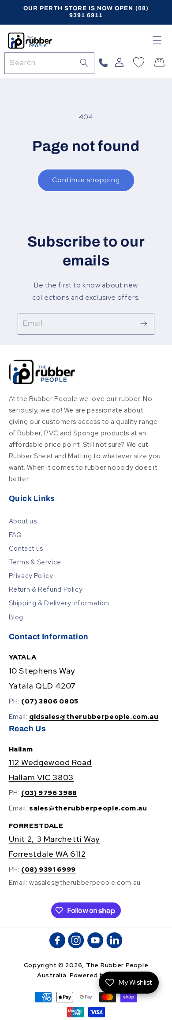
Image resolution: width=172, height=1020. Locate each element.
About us (23, 521)
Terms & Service (35, 562)
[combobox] (49, 63)
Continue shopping (86, 179)
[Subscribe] (144, 324)
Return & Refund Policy (45, 589)
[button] (157, 40)
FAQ (15, 534)
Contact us (26, 548)
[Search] (84, 63)
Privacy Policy (31, 575)
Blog (16, 617)
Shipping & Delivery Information (59, 603)
